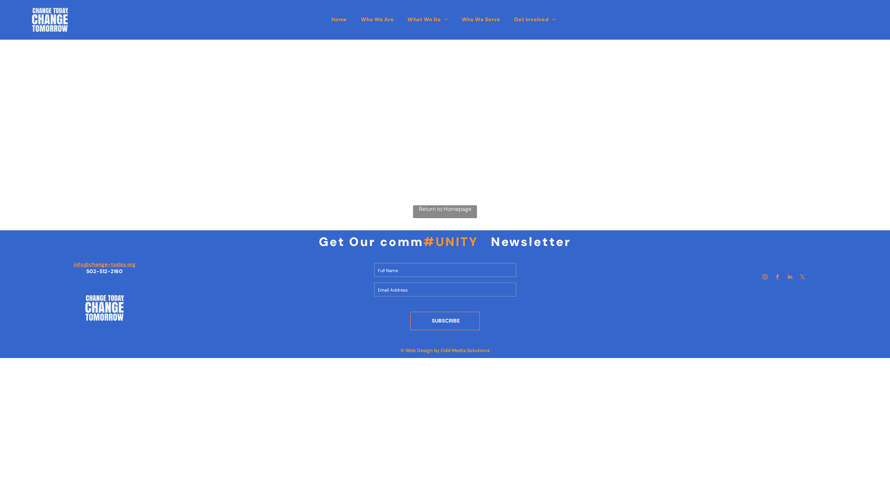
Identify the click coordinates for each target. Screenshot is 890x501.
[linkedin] (790, 277)
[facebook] (777, 277)
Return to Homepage (445, 209)
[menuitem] (339, 19)
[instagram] (765, 277)
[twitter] (802, 277)
